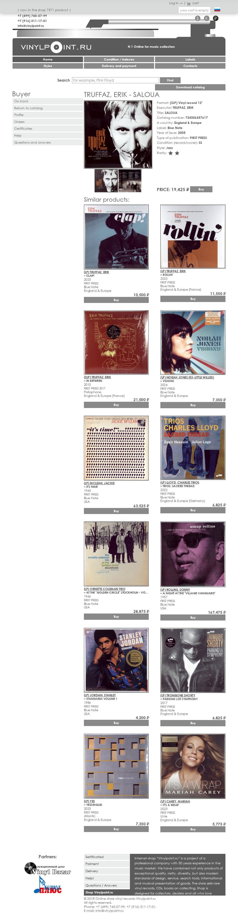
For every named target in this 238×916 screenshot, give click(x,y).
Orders (19, 122)
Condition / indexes (119, 59)
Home (48, 59)
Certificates (23, 128)
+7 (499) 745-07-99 (32, 16)
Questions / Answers (101, 885)
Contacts (190, 66)
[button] (148, 104)
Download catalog (190, 87)
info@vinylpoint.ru (31, 26)
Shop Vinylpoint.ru (99, 892)
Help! (90, 878)
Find (170, 80)
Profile (18, 115)
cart (195, 3)
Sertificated (95, 857)
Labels (190, 59)
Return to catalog (28, 108)
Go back (21, 101)
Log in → (176, 3)
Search (63, 80)
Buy (201, 189)
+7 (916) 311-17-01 (32, 21)
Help (18, 135)
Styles (47, 66)
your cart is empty (194, 10)
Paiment (92, 864)
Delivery (92, 871)
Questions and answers (32, 142)
